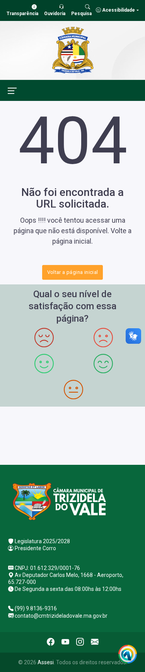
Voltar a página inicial (72, 272)
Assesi (46, 662)
